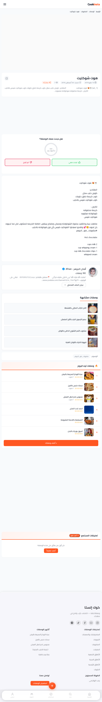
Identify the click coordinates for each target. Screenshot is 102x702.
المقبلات (96, 649)
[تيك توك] (78, 622)
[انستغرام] (97, 622)
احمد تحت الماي (76, 408)
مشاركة (45, 82)
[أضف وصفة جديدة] (52, 685)
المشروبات (84, 11)
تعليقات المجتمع (89, 535)
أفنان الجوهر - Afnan (76, 268)
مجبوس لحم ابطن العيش (73, 397)
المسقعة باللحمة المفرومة (72, 420)
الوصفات (91, 11)
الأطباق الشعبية (94, 654)
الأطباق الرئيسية (94, 664)
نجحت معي (73, 162)
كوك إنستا (92, 607)
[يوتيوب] (91, 622)
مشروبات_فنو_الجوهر (82, 356)
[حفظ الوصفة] (6, 78)
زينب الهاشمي (94, 680)
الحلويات (97, 669)
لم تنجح (26, 162)
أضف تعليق (74, 535)
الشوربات (96, 639)
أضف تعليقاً (51, 550)
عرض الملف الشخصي (75, 285)
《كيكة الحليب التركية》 (40, 649)
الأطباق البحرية (94, 659)
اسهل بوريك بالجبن (75, 431)
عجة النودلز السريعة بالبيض (72, 374)
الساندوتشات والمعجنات (91, 634)
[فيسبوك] (84, 622)
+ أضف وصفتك (51, 443)
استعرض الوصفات (40, 683)
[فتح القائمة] (4, 4)
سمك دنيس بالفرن (75, 385)
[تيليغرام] (72, 622)
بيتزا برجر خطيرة (44, 654)
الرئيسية (98, 11)
